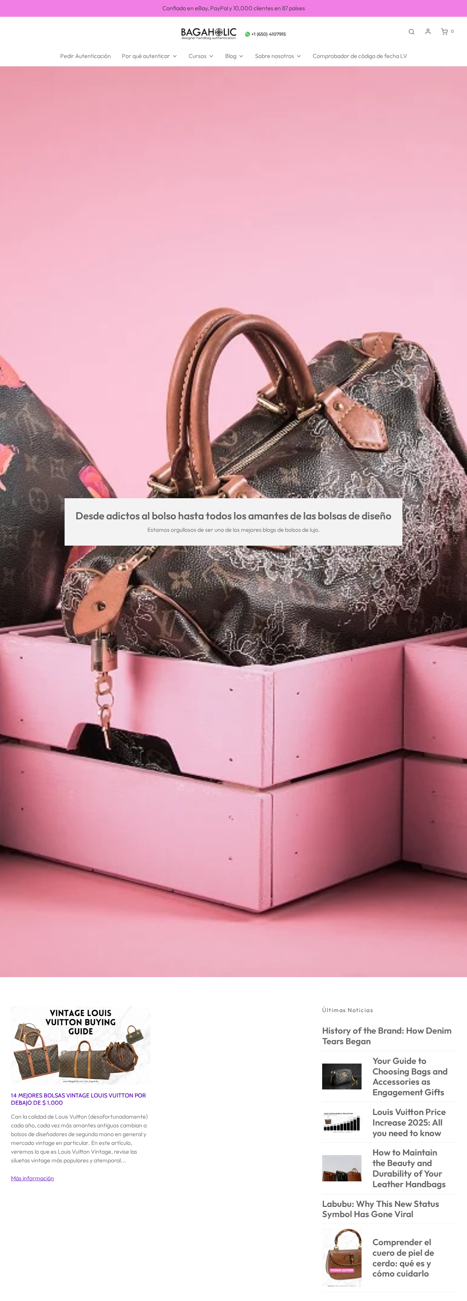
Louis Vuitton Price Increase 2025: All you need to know (409, 1122)
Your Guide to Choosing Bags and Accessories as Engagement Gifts (410, 1076)
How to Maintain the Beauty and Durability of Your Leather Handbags (409, 1168)
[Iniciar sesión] (428, 31)
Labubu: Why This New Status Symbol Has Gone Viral (380, 1209)
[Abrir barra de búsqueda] (411, 31)
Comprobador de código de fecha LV (360, 55)
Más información (32, 1178)
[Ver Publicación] (80, 1045)
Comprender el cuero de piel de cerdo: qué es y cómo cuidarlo (403, 1257)
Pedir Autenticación (85, 55)
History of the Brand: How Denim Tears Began (387, 1035)
